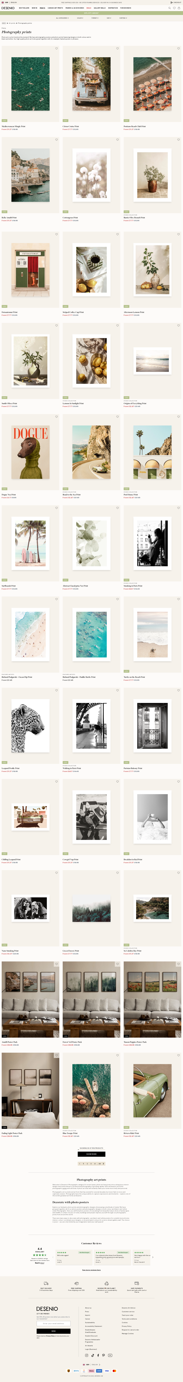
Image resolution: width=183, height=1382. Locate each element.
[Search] (169, 8)
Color (79, 18)
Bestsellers (24, 8)
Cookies (125, 1322)
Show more (91, 1154)
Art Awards (89, 1346)
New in (34, 8)
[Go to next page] (103, 1164)
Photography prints (25, 23)
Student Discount (91, 1336)
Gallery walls (100, 8)
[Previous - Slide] (53, 1257)
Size (108, 18)
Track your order (127, 1315)
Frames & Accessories (75, 8)
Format (94, 18)
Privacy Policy (50, 1336)
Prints (42, 8)
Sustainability (90, 1322)
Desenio (98, 1376)
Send (53, 1331)
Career (87, 1319)
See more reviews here (91, 1270)
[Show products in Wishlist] (174, 8)
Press (87, 1312)
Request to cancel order (130, 1330)
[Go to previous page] (80, 1164)
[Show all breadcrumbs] (4, 23)
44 (100, 1164)
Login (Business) (91, 1349)
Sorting (122, 18)
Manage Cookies (128, 1333)
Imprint (87, 1315)
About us (88, 1308)
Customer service (128, 1312)
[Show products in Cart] (179, 8)
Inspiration (113, 8)
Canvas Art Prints (55, 8)
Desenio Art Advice (128, 1308)
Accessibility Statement (93, 1326)
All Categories (61, 18)
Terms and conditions (129, 1319)
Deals (89, 8)
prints (65, 1188)
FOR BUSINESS (125, 8)
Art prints (12, 23)
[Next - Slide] (153, 1257)
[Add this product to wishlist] (56, 48)
